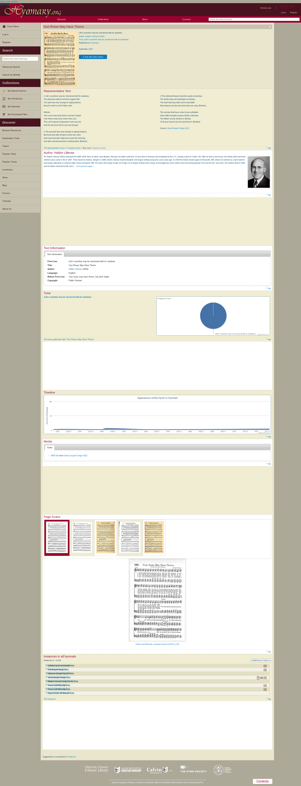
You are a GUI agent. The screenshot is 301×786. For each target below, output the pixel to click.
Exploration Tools (10, 138)
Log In (5, 34)
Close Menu (13, 26)
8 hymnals (94, 43)
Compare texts (73, 148)
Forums (6, 193)
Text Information (54, 254)
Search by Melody (11, 75)
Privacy (131, 782)
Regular (95, 148)
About (114, 782)
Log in (283, 12)
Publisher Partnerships (172, 782)
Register (293, 12)
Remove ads (265, 8)
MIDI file (55, 455)
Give (185, 782)
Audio (49, 447)
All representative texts (54, 148)
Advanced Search (11, 67)
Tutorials (6, 201)
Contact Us (140, 782)
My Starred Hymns (17, 91)
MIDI (91, 49)
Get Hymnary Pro (196, 782)
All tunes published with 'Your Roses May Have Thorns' (69, 339)
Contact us (71, 757)
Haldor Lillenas (75, 269)
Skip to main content (8, 1)
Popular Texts (9, 154)
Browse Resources (11, 130)
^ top (268, 148)
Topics (5, 146)
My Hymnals (14, 106)
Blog (4, 185)
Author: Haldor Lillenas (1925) (92, 36)
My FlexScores (15, 99)
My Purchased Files (17, 114)
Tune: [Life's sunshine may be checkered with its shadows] (103, 39)
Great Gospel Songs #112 (178, 128)
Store (145, 19)
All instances (50, 699)
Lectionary (7, 169)
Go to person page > (85, 166)
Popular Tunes (9, 162)
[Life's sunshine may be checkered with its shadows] (67, 297)
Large (103, 148)
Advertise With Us (153, 782)
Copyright (122, 782)
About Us (6, 209)
